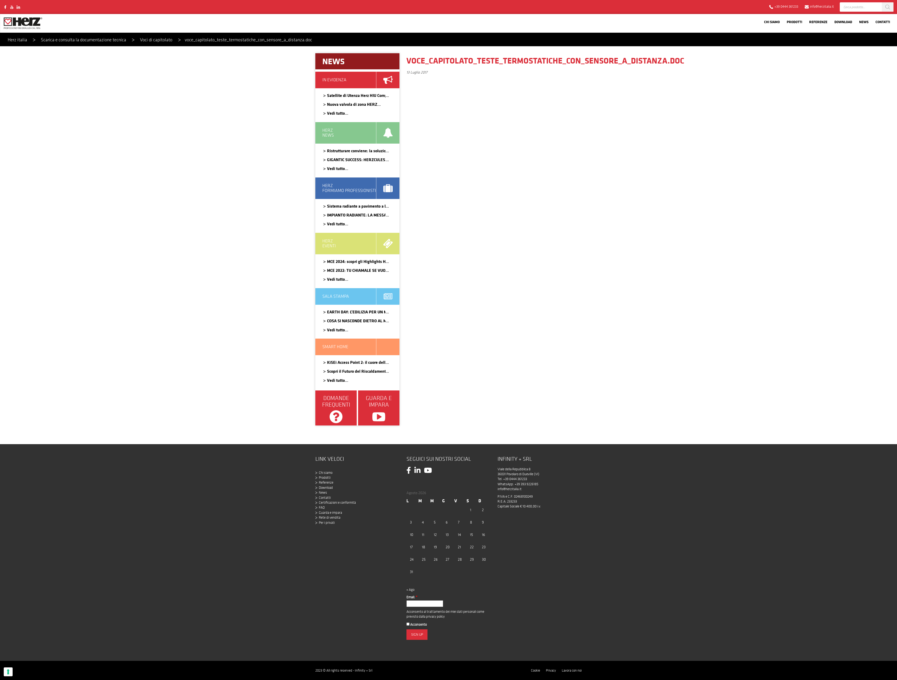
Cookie (535, 670)
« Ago (410, 590)
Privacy (551, 670)
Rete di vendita (329, 517)
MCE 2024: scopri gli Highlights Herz (356, 261)
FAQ (322, 507)
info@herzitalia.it (510, 489)
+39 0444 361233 (515, 479)
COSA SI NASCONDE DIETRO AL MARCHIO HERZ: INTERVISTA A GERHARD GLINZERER (356, 321)
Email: (411, 597)
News (864, 21)
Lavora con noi (572, 670)
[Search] (887, 7)
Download (843, 21)
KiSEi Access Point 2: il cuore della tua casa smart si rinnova (356, 362)
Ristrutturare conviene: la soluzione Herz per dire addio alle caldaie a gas (356, 151)
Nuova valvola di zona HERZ (352, 104)
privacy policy (435, 616)
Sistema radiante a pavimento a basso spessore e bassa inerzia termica (356, 206)
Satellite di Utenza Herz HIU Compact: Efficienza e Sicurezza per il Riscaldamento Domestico (356, 95)
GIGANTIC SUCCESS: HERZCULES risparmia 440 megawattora (356, 160)
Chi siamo (772, 21)
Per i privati (327, 523)
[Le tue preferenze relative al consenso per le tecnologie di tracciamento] (8, 671)
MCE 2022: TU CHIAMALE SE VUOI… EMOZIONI (356, 270)
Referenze (818, 21)
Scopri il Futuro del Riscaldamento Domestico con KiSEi (356, 371)
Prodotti (794, 21)
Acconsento (418, 624)
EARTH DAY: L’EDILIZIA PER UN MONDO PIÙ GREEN (356, 312)
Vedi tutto (336, 113)
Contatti (883, 21)
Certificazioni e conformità (337, 502)
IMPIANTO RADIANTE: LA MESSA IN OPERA (356, 215)
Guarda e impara (330, 512)
